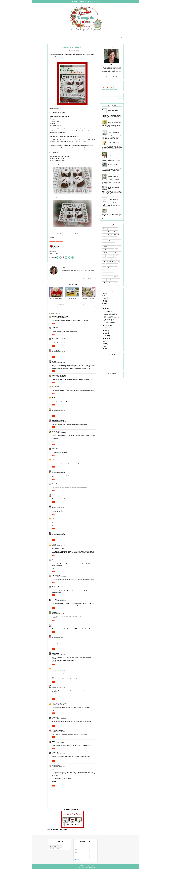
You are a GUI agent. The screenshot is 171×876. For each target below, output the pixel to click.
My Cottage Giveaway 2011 (113, 199)
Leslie (53, 471)
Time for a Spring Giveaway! (113, 132)
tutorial (116, 276)
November (107, 308)
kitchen (104, 258)
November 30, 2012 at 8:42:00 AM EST (59, 613)
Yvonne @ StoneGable (57, 483)
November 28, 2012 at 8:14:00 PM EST (58, 328)
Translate (58, 848)
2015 (104, 300)
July (106, 328)
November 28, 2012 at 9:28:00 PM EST (58, 387)
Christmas (58, 253)
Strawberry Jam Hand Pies (88, 298)
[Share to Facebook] (54, 251)
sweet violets (55, 448)
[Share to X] (52, 251)
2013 (104, 303)
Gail (53, 494)
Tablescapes (84, 37)
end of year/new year (106, 243)
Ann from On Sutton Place (58, 586)
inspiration (117, 255)
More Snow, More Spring (113, 176)
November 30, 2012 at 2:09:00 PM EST (58, 626)
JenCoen (54, 544)
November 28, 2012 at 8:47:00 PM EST (58, 351)
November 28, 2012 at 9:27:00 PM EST (58, 376)
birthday (104, 234)
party (103, 264)
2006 (104, 348)
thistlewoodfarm (56, 765)
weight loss (104, 282)
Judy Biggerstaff (56, 575)
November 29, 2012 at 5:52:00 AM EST (59, 472)
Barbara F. (54, 361)
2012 (104, 305)
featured (92, 37)
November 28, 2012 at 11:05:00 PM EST (59, 432)
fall (113, 243)
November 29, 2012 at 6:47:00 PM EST (58, 561)
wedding (117, 279)
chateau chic (55, 612)
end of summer (117, 240)
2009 (104, 343)
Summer (108, 270)
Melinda (54, 636)
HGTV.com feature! (112, 211)
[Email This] (50, 251)
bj (52, 624)
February (107, 336)
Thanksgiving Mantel (109, 319)
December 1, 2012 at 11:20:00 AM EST (58, 670)
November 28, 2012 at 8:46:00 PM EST (58, 340)
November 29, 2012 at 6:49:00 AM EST (59, 484)
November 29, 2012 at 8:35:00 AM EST (59, 520)
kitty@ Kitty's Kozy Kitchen (58, 420)
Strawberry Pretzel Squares (56, 298)
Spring (103, 270)
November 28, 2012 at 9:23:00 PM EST (58, 362)
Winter (110, 282)
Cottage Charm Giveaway (113, 110)
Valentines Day (111, 279)
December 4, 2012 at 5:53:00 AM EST (58, 753)
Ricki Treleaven (55, 386)
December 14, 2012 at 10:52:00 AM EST (59, 766)
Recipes (113, 37)
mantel (108, 258)
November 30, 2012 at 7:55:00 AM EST (59, 600)
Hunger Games (110, 255)
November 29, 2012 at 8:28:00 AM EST (59, 507)
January (106, 338)
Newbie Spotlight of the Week (108, 261)
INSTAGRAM (75, 1)
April (106, 333)
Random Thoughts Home (89, 865)
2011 (104, 340)
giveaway (112, 249)
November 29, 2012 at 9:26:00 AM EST (59, 534)
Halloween (111, 252)
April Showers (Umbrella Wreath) (114, 122)
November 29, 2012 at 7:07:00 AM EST (59, 496)
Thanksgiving (105, 276)
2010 (104, 341)
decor (115, 237)
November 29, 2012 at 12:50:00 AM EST (59, 461)
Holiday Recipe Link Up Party (56, 241)
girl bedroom (105, 249)
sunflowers (114, 270)
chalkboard (116, 234)
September (107, 325)
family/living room (106, 246)
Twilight (104, 279)
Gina (111, 65)
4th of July (104, 228)
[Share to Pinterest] (55, 251)
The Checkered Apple (57, 397)
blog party (110, 234)
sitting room (109, 267)
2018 (104, 295)
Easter (110, 240)
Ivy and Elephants (56, 431)
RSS (90, 1)
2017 (104, 297)
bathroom (109, 231)
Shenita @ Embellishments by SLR (60, 316)
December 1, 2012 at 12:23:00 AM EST (58, 654)
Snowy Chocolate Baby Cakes (111, 309)
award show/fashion (113, 228)
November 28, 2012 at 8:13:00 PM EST (58, 317)
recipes (61, 253)
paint (118, 261)
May (106, 332)
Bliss (53, 559)
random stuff (114, 264)
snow (115, 267)
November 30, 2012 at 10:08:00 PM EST (59, 637)
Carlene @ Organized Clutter (59, 338)
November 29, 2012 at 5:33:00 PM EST (58, 545)
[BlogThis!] (51, 251)
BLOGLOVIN (96, 1)
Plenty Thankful (108, 320)
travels (111, 276)
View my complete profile (111, 76)
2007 (104, 346)
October (107, 323)
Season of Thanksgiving (109, 322)
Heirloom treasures (56, 459)
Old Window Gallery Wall (113, 164)
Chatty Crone (55, 327)
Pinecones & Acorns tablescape (111, 317)
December (107, 306)
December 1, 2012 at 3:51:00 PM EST (58, 687)
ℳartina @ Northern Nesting (59, 375)
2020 (104, 293)
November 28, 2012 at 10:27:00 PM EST (59, 421)
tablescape (104, 273)
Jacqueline (54, 599)
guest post (104, 252)
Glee (116, 249)
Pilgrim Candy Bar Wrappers (110, 314)
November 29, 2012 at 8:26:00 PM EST (58, 576)
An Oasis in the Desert (57, 730)
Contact (64, 37)
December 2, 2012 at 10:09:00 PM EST (58, 731)
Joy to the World (108, 311)
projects (108, 264)
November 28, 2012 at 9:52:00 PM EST (58, 410)
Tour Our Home (73, 37)
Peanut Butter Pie (72, 298)
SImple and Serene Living (58, 533)
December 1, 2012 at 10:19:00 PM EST (58, 704)
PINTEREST (83, 1)
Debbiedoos (55, 717)
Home (57, 37)
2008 (104, 344)
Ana (53, 686)
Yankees (115, 282)
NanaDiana (54, 409)
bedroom (115, 231)
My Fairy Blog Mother (90, 867)
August (106, 327)
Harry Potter (117, 252)
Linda (53, 506)
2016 (104, 298)
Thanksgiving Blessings (109, 313)
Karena (54, 668)
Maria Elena (55, 752)
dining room (105, 240)
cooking (110, 237)
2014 (104, 301)
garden (118, 246)
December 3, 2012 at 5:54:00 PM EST (58, 742)
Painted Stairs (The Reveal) (113, 143)
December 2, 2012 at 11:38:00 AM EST (58, 718)
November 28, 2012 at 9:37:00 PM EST (58, 399)
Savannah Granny (56, 653)
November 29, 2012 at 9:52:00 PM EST (58, 588)
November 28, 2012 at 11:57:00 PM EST (59, 449)
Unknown (54, 518)
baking (54, 253)
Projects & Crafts (103, 37)
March (106, 335)
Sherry (53, 741)
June (106, 330)
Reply (54, 323)
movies (113, 258)
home (103, 255)
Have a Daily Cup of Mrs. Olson (59, 703)
